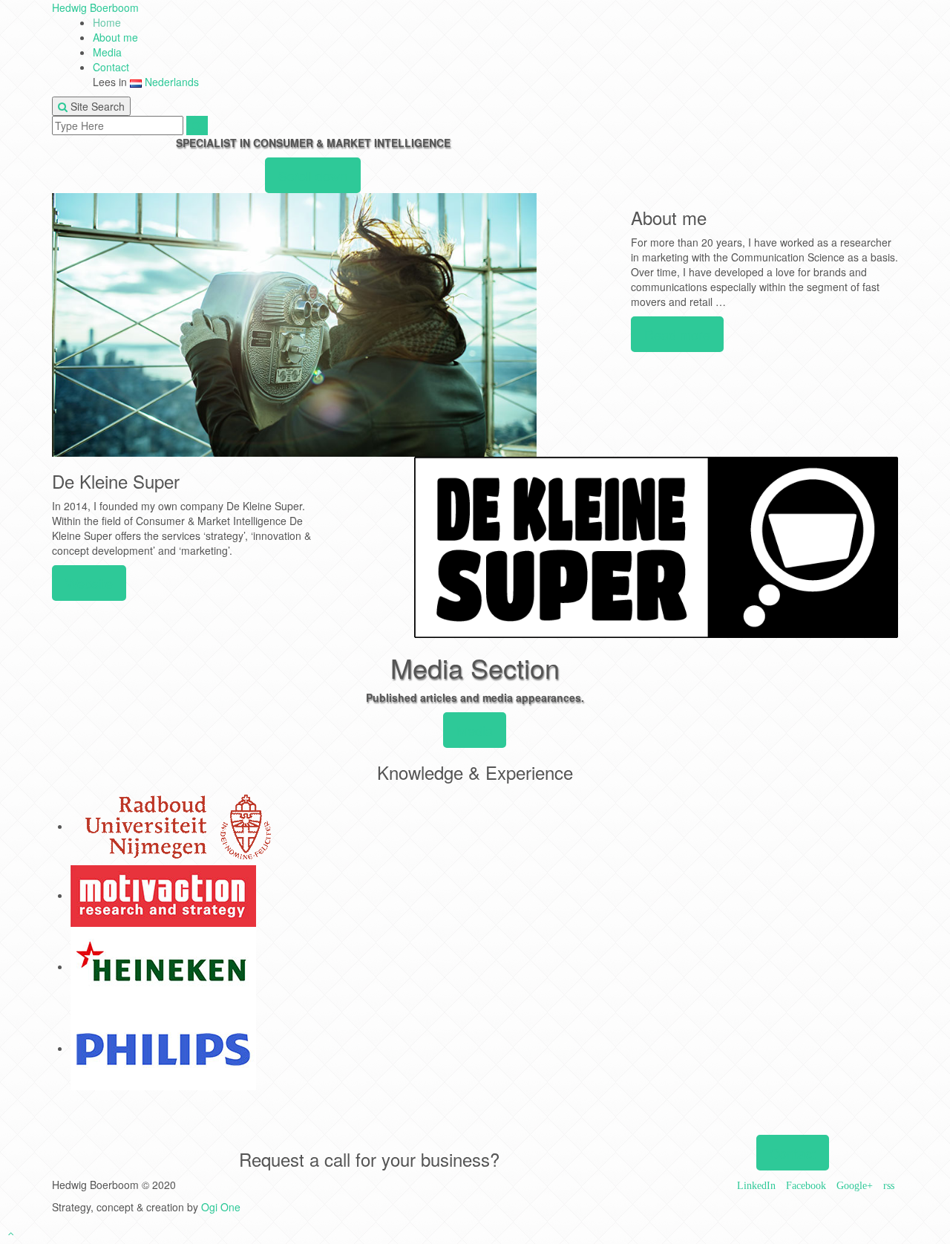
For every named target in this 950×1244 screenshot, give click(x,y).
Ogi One (220, 1206)
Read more (677, 334)
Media (107, 52)
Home (107, 22)
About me (115, 37)
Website (89, 583)
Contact (111, 66)
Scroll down (312, 175)
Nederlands (170, 81)
